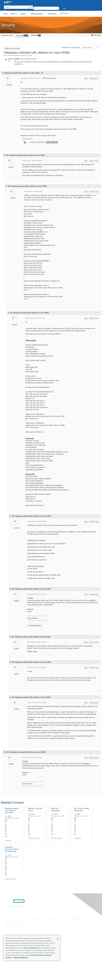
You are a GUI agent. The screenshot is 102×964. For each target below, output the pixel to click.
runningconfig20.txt (37, 142)
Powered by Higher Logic (74, 960)
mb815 (9, 85)
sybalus (9, 854)
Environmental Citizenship (37, 930)
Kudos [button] (96, 72)
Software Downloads (58, 930)
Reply (86, 78)
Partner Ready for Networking (84, 928)
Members (35, 35)
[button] (57, 938)
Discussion (21, 35)
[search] (31, 7)
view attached (50, 78)
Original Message (35, 625)
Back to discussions (13, 48)
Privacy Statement (31, 948)
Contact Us (32, 928)
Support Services (57, 922)
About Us (32, 922)
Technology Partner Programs (84, 930)
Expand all (66, 47)
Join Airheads (64, 13)
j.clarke (13, 198)
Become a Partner (80, 925)
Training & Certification (59, 928)
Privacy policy (33, 933)
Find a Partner (79, 922)
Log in (64, 8)
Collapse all (75, 47)
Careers (31, 925)
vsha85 (16, 601)
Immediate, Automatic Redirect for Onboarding (12, 849)
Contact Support (57, 925)
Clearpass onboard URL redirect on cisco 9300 (12, 811)
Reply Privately (94, 78)
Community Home (7, 35)
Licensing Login (57, 933)
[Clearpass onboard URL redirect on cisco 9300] (15, 62)
